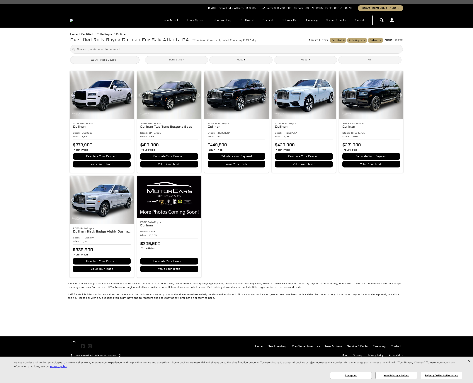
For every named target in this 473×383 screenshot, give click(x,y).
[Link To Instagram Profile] (90, 346)
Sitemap (357, 355)
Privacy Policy (375, 355)
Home (259, 346)
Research (267, 20)
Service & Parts (336, 20)
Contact (359, 20)
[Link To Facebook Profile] (83, 346)
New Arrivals (171, 20)
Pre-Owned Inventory (306, 346)
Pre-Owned (246, 20)
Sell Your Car (290, 20)
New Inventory (223, 20)
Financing (312, 20)
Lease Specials (196, 20)
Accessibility (396, 355)
